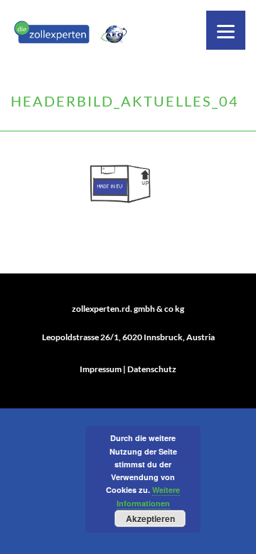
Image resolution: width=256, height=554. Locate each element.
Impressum (101, 369)
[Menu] (225, 30)
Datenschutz (151, 369)
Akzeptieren (150, 518)
